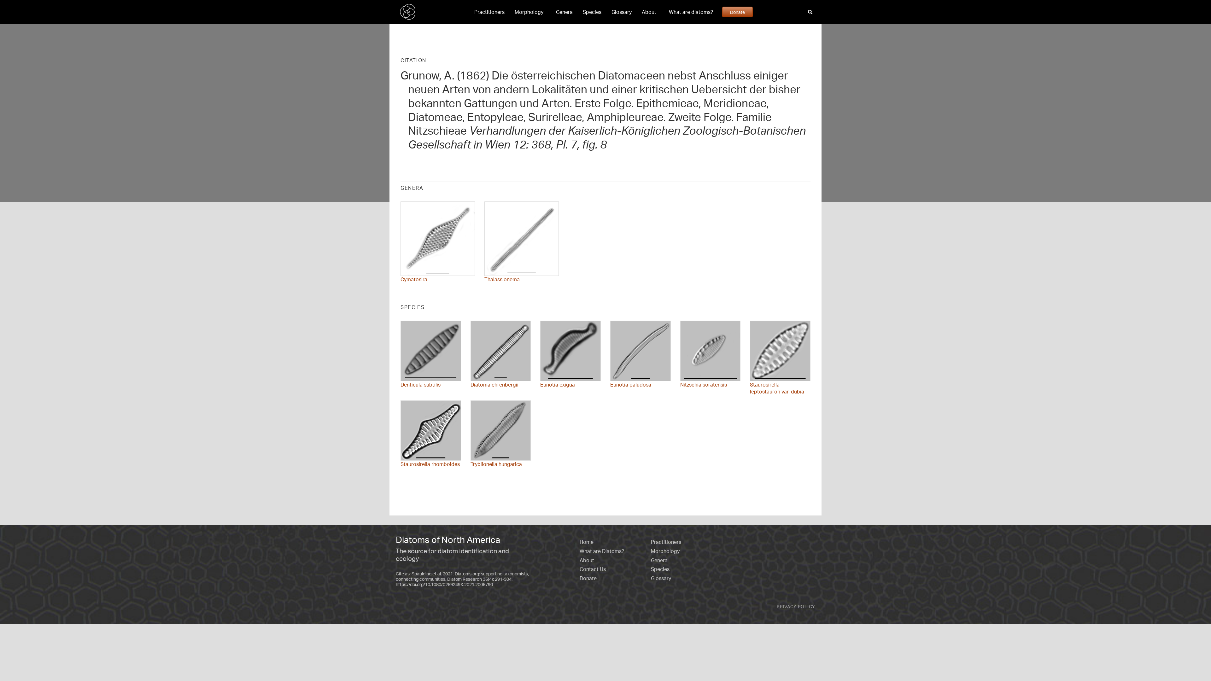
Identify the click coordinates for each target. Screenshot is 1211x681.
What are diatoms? (691, 12)
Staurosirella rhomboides (430, 464)
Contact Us (593, 569)
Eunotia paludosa (630, 384)
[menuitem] (489, 12)
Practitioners (489, 12)
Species (592, 12)
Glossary (621, 12)
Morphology (529, 12)
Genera (564, 12)
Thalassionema (502, 279)
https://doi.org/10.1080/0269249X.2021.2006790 (444, 584)
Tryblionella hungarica (496, 464)
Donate (737, 12)
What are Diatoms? (602, 551)
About (649, 12)
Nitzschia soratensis (703, 384)
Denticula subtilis (421, 384)
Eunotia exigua (557, 384)
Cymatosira (414, 279)
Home (587, 542)
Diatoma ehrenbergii (494, 384)
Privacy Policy (796, 606)
